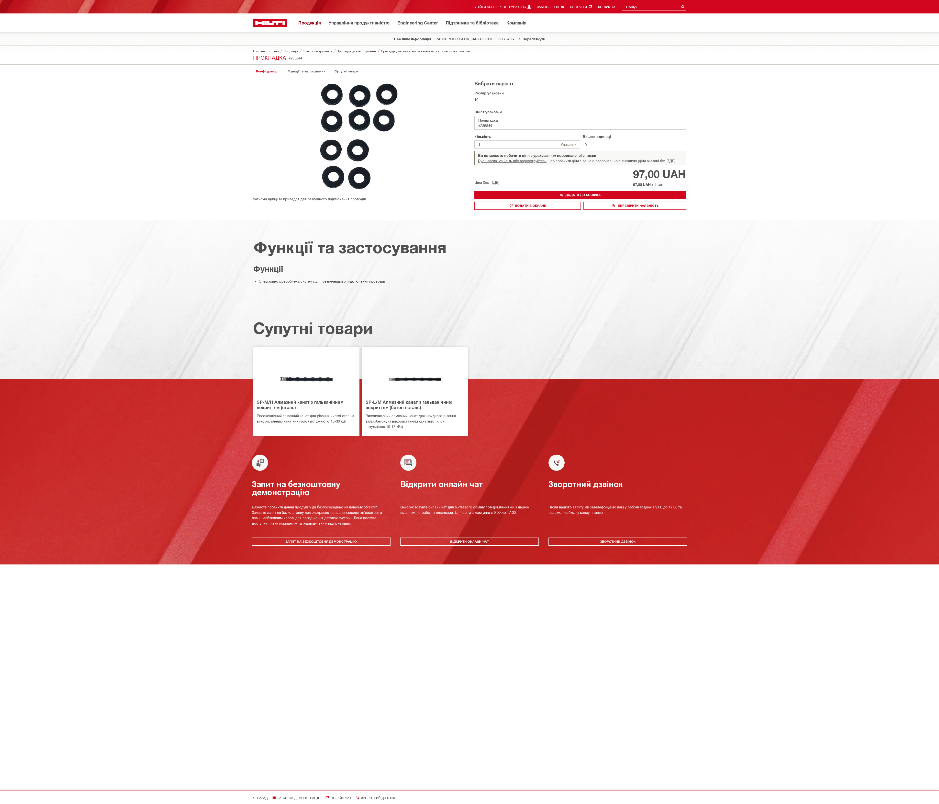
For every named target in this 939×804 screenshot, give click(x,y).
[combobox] (654, 7)
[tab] (266, 71)
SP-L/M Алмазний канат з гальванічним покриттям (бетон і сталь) (409, 404)
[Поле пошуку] (682, 7)
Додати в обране (530, 205)
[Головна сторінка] (270, 23)
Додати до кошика (583, 195)
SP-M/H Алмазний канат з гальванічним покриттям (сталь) (300, 404)
